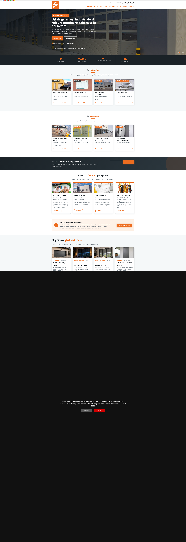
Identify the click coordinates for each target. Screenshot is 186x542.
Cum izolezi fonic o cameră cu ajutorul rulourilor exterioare (102, 265)
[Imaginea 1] (178, 52)
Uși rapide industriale (81, 139)
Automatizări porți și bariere (60, 139)
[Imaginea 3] (181, 52)
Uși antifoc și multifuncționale (123, 139)
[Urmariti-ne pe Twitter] (126, 2)
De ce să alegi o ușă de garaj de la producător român (60, 264)
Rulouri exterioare (80, 93)
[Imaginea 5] (183, 52)
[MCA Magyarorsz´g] (11, 0)
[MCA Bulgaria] (10, 0)
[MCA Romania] (14, 0)
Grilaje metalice (122, 93)
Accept (100, 410)
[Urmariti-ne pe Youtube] (131, 2)
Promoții (89, 6)
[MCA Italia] (8, 0)
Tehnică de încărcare (102, 139)
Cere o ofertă (57, 38)
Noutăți (104, 2)
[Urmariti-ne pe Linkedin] (128, 2)
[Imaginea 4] (182, 52)
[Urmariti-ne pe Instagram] (133, 2)
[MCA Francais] (4, 0)
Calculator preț (65, 102)
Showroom (115, 6)
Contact (110, 2)
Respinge (86, 410)
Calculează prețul (70, 38)
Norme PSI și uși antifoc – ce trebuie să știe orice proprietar (124, 264)
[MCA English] (2, 0)
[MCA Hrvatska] (9, 0)
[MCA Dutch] (6, 0)
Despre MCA (97, 2)
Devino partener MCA (78, 48)
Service (125, 6)
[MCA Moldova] (13, 0)
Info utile (107, 6)
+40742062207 (118, 2)
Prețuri (101, 6)
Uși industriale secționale (100, 93)
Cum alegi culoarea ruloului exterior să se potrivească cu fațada (81, 265)
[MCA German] (5, 0)
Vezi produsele (56, 102)
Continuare (57, 210)
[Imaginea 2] (179, 52)
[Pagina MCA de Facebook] (123, 2)
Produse (96, 6)
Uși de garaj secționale (60, 93)
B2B (120, 6)
